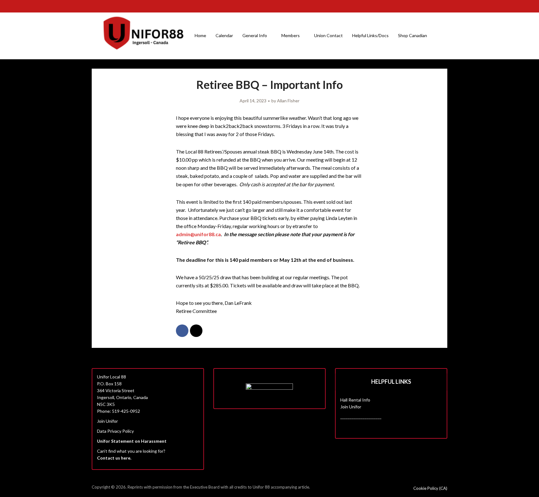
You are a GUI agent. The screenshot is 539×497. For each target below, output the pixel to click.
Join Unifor (107, 421)
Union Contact (328, 35)
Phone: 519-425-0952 (118, 411)
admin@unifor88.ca (198, 234)
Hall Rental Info (355, 399)
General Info (254, 35)
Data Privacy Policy (115, 431)
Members (290, 35)
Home (200, 35)
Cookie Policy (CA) (430, 488)
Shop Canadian (412, 35)
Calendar (224, 35)
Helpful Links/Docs (370, 35)
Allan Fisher (288, 100)
